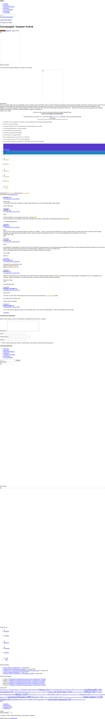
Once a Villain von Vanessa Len (11, 667)
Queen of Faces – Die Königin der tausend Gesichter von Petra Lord (21, 670)
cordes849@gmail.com (13, 267)
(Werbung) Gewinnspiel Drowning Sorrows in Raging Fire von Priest (28, 679)
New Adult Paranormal (74, 694)
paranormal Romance (19, 697)
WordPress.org (7, 708)
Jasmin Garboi (7, 305)
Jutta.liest (6, 197)
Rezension (2, 30)
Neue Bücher (53, 694)
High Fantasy (64, 692)
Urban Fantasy (93, 697)
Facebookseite (56, 116)
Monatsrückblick (33, 694)
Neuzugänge (6, 11)
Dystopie (34, 689)
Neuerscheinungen (63, 694)
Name (1, 333)
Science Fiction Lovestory (69, 697)
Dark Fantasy (16, 689)
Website (2, 339)
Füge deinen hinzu (13, 194)
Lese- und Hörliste (8, 9)
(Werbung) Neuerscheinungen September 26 (14, 669)
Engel (58, 689)
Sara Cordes (6, 260)
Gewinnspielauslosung (22, 692)
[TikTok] (6, 181)
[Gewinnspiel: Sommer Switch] (10, 62)
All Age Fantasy (5, 689)
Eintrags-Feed (6, 705)
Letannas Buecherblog (6, 20)
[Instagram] (6, 171)
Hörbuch (90, 692)
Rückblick (46, 697)
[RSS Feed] (6, 188)
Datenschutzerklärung (9, 6)
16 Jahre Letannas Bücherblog (11, 672)
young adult (41, 699)
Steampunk (79, 697)
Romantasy (37, 697)
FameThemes (13, 718)
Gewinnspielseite (49, 295)
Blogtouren (6, 350)
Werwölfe (31, 699)
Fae (63, 689)
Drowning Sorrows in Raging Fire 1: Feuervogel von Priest (18, 673)
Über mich (6, 5)
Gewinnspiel (6, 12)
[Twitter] (6, 164)
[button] (6, 149)
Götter (45, 692)
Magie (21, 694)
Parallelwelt (84, 694)
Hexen (52, 692)
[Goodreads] (6, 176)
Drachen (26, 689)
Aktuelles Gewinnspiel (9, 354)
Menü (2, 0)
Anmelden (6, 704)
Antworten (6, 208)
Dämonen (44, 690)
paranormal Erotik (94, 694)
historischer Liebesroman (78, 692)
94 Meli (5, 225)
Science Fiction (56, 697)
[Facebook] (6, 159)
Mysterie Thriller (43, 694)
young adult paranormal (59, 699)
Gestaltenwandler (93, 689)
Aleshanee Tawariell (9, 288)
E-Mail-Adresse (4, 336)
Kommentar (3, 331)
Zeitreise (82, 699)
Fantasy (70, 689)
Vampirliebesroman (18, 699)
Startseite (5, 3)
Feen (76, 689)
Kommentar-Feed (7, 707)
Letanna (7, 30)
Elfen (52, 689)
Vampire (5, 699)
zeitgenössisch (76, 699)
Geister (81, 689)
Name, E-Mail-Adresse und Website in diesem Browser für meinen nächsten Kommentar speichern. (27, 343)
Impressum (6, 8)
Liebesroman (9, 694)
